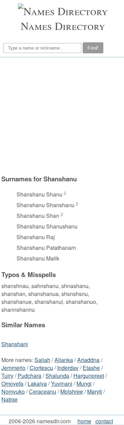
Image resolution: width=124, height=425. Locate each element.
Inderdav (68, 368)
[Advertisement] (61, 116)
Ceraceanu (42, 391)
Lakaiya (37, 383)
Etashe (91, 368)
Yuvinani (61, 383)
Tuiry (7, 376)
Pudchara (29, 376)
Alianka (63, 360)
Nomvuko (13, 391)
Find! (93, 48)
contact (104, 421)
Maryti (94, 391)
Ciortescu (41, 368)
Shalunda (57, 376)
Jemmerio (13, 368)
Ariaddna (88, 360)
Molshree (71, 391)
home (84, 421)
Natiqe (9, 399)
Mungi (84, 383)
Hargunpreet (88, 376)
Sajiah (42, 360)
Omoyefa (12, 383)
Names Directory (63, 25)
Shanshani (14, 344)
